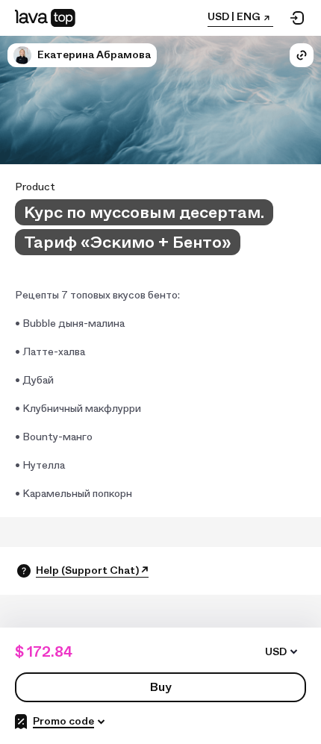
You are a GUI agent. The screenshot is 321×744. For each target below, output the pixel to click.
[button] (22, 55)
